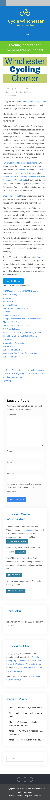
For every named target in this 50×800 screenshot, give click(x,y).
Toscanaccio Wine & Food (14, 180)
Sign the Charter (13, 281)
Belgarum (31, 173)
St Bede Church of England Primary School (22, 332)
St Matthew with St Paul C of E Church (20, 336)
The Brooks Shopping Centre (15, 308)
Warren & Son (25, 170)
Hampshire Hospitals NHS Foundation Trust (22, 319)
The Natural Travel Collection (15, 325)
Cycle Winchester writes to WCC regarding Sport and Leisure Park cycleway (13, 375)
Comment (11, 415)
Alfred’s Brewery (10, 294)
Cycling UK (17, 667)
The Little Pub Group (12, 322)
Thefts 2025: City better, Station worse (25, 708)
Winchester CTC (10, 357)
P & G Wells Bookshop (13, 329)
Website (10, 473)
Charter (19, 92)
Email (9, 462)
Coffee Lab (8, 312)
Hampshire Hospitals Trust (33, 177)
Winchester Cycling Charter (34, 101)
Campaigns (10, 92)
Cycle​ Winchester (26, 21)
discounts (30, 530)
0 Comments (10, 96)
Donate (22, 552)
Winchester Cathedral (12, 350)
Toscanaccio (8, 339)
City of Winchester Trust (23, 660)
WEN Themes (35, 795)
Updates (27, 92)
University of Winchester (13, 343)
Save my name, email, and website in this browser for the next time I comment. (24, 487)
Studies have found (11, 196)
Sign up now (15, 575)
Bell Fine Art (8, 301)
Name (9, 451)
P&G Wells (40, 170)
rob (27, 89)
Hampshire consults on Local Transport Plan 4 (37, 372)
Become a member (18, 541)
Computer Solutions (11, 315)
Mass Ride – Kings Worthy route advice (26, 740)
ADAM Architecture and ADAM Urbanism (21, 291)
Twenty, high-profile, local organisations (20, 163)
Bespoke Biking (10, 305)
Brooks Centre (9, 177)
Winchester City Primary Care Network (20, 353)
